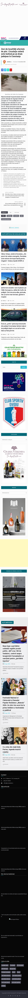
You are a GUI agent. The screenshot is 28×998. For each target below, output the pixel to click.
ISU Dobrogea (5, 968)
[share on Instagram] (11, 70)
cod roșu (9, 215)
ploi (21, 215)
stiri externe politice (17, 975)
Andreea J (9, 61)
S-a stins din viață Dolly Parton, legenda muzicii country (12, 749)
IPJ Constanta (20, 965)
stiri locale (16, 212)
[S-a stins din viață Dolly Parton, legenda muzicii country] (14, 735)
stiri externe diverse (6, 975)
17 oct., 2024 (11, 334)
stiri (10, 212)
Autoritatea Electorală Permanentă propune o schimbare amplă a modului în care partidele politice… (13, 668)
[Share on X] (5, 70)
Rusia (18, 972)
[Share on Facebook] (2, 70)
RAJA (13, 972)
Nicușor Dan (12, 968)
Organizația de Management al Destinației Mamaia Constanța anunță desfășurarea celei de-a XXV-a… (13, 717)
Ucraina (3, 985)
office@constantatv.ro (8, 783)
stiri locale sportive (16, 982)
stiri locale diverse (6, 219)
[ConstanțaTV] (8, 42)
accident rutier (5, 965)
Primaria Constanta (6, 972)
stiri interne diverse (6, 979)
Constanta (12, 965)
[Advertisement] (14, 22)
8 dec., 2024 (11, 300)
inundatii (16, 215)
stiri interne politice (16, 979)
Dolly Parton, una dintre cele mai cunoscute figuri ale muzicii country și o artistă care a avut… (13, 759)
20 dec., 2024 (11, 264)
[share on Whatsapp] (8, 70)
